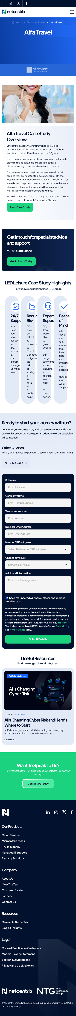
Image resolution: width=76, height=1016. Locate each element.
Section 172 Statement (16, 959)
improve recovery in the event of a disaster (41, 179)
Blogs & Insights (12, 927)
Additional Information (18, 573)
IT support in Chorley (45, 200)
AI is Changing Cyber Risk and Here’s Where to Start (35, 722)
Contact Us (9, 901)
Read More (9, 739)
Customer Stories (13, 890)
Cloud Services (11, 835)
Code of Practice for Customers (21, 948)
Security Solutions (13, 858)
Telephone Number (16, 511)
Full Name (10, 480)
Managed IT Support (14, 852)
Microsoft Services (13, 840)
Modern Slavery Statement (18, 953)
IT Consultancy (11, 846)
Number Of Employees (18, 542)
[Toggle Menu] (72, 12)
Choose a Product (15, 557)
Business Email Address (18, 526)
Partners (7, 896)
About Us (7, 878)
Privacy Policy (62, 626)
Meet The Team (11, 884)
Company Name (14, 495)
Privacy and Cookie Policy (18, 965)
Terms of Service (17, 629)
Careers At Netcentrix (15, 922)
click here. (62, 622)
